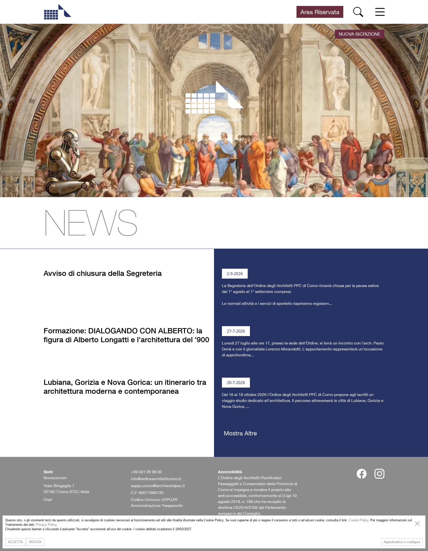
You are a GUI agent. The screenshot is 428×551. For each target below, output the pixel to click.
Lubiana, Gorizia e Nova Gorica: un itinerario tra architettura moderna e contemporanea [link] (125, 386)
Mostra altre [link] (240, 433)
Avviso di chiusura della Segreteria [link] (103, 273)
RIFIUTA (35, 542)
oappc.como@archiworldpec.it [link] (158, 485)
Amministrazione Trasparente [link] (157, 505)
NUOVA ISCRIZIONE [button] (359, 34)
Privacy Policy (46, 524)
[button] (358, 12)
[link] (57, 12)
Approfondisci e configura (402, 542)
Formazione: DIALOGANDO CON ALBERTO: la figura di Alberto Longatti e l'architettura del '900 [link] (126, 335)
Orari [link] (48, 499)
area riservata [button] (319, 11)
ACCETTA (15, 542)
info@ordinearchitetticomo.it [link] (156, 478)
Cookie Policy (358, 520)
